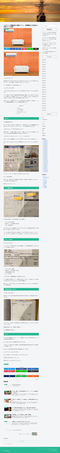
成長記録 (43, 133)
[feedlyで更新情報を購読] (21, 376)
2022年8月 (44, 98)
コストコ (43, 121)
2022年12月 (44, 92)
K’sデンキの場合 (20, 110)
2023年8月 (44, 73)
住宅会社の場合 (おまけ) (22, 112)
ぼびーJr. (43, 124)
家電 (43, 130)
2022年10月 (44, 96)
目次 (20, 105)
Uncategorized (6, 364)
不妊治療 (43, 126)
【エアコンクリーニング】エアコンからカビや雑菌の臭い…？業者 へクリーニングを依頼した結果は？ (49, 44)
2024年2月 (44, 69)
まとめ (19, 113)
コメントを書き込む (21, 441)
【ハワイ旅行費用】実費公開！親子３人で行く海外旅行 (49, 52)
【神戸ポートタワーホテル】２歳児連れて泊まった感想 (49, 48)
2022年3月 (44, 105)
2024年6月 (44, 64)
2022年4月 (44, 103)
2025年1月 (44, 62)
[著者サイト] (9, 376)
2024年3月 (44, 66)
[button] (56, 25)
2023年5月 (44, 80)
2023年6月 (44, 78)
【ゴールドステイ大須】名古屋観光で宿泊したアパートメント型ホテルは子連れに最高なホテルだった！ (49, 39)
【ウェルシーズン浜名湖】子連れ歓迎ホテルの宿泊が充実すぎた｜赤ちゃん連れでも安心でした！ (49, 34)
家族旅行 (43, 128)
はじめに (19, 107)
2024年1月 (44, 71)
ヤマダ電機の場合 (20, 109)
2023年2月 (44, 87)
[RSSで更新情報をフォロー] (33, 376)
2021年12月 (44, 108)
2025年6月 (44, 59)
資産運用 (43, 135)
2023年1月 (44, 89)
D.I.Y (43, 117)
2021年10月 (44, 110)
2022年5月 (44, 101)
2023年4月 (44, 82)
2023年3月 (44, 85)
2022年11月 (44, 94)
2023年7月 (44, 75)
